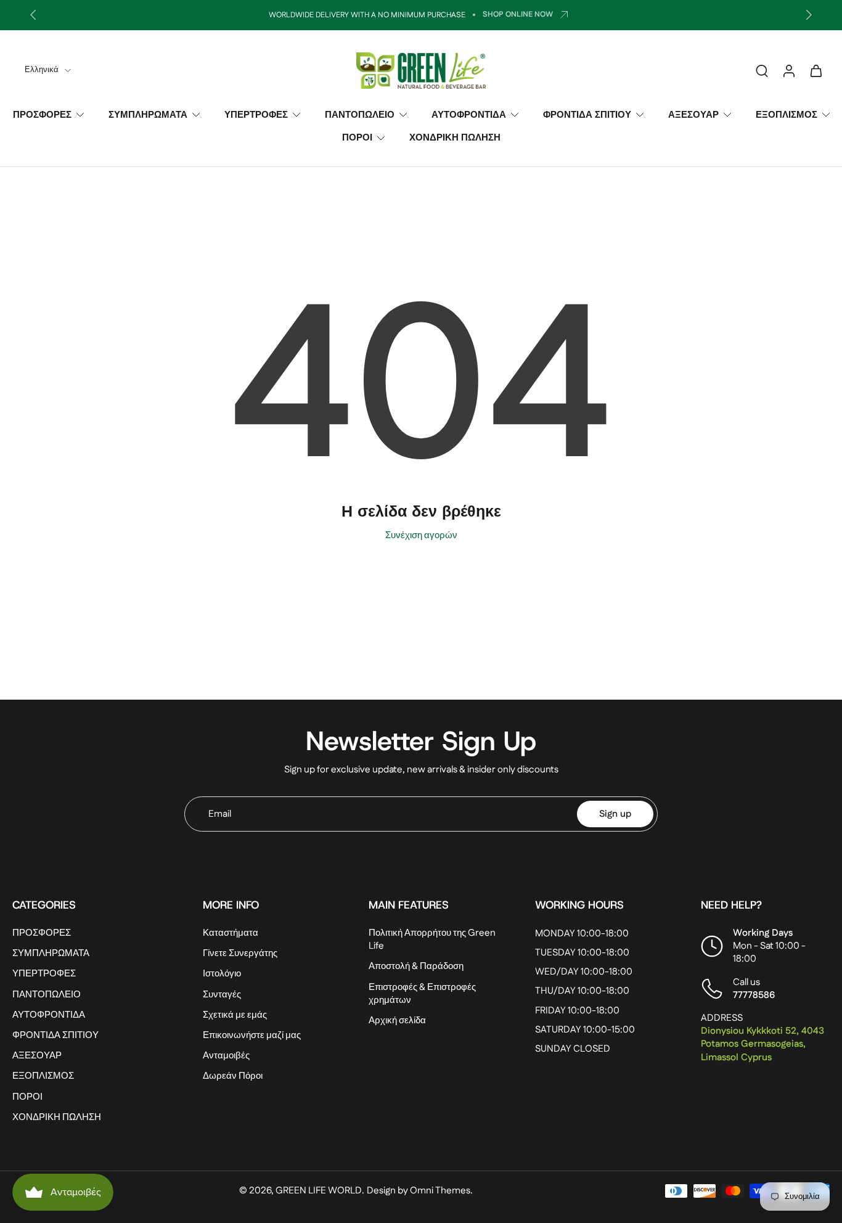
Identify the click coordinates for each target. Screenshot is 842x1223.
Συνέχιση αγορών (421, 535)
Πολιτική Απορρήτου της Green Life (432, 939)
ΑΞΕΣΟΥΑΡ (693, 114)
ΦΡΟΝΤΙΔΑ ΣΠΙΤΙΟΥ (587, 114)
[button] (89, 905)
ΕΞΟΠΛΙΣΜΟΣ (786, 114)
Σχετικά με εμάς (235, 1014)
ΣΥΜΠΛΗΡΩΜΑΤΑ (147, 114)
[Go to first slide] (809, 15)
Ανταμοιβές (226, 1055)
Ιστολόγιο (222, 974)
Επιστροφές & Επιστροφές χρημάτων (422, 994)
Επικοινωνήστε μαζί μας (252, 1035)
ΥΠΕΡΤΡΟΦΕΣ (256, 114)
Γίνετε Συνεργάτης (240, 953)
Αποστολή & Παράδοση (416, 966)
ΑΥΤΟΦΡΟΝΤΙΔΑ (468, 114)
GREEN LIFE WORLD (319, 1190)
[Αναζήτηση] (761, 70)
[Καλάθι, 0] (816, 70)
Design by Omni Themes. (420, 1190)
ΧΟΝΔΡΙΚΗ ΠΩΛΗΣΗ (455, 137)
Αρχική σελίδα (397, 1020)
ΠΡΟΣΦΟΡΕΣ (42, 114)
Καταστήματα (230, 932)
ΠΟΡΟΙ (357, 137)
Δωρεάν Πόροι (233, 1076)
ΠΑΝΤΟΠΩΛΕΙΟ (359, 114)
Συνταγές (222, 994)
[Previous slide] (33, 15)
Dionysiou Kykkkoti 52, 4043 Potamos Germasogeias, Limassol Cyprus (762, 1044)
